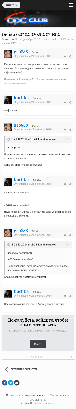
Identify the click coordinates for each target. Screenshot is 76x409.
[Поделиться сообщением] (70, 56)
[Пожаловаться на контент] (65, 56)
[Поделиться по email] (16, 383)
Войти (38, 344)
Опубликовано (33, 55)
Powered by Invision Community (38, 403)
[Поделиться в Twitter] (10, 383)
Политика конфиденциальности (26, 395)
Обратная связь (60, 395)
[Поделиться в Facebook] (4, 383)
